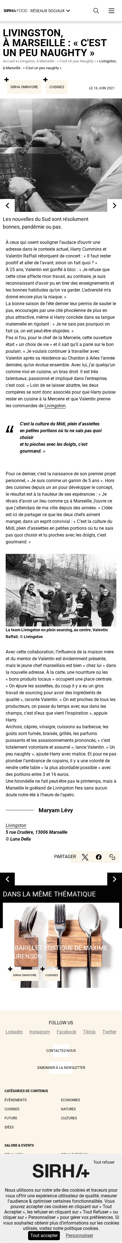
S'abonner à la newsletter (61, 1068)
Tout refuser (104, 1162)
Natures (68, 1109)
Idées (9, 1127)
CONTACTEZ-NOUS (61, 1051)
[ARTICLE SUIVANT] (114, 205)
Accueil (9, 61)
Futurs (11, 1118)
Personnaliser (79, 1235)
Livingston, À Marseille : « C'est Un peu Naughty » (57, 61)
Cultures (69, 1118)
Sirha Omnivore (24, 87)
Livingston (55, 405)
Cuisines (56, 87)
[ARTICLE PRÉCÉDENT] (7, 205)
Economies (70, 1100)
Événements (16, 1100)
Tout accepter (44, 1235)
